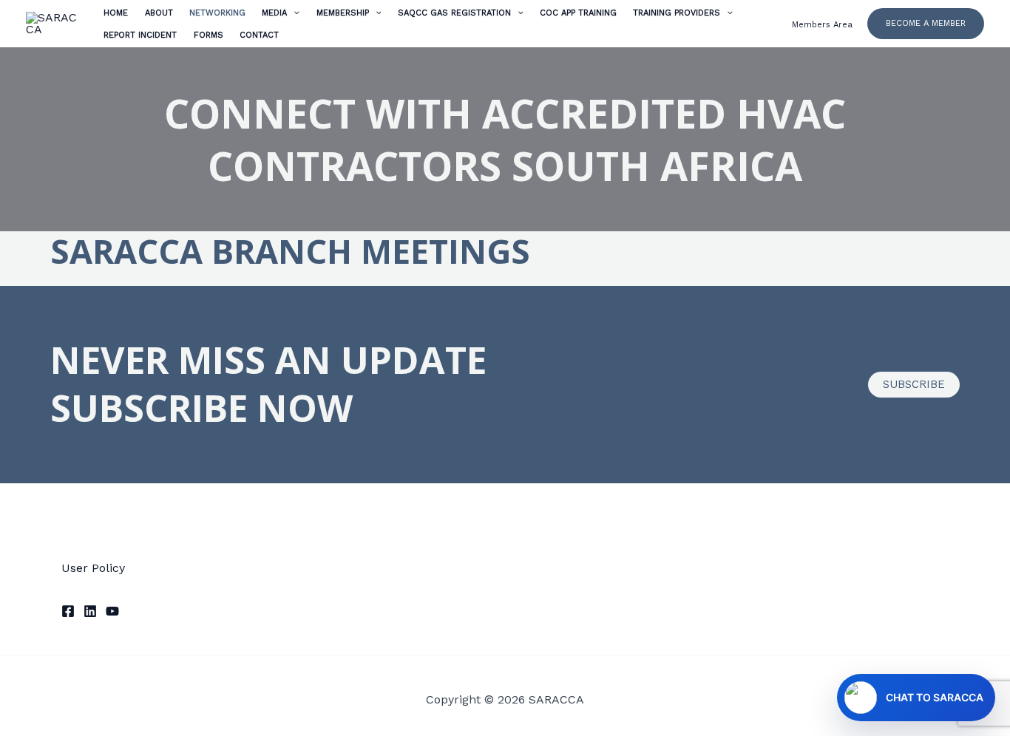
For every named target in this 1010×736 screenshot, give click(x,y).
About (159, 13)
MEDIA (274, 13)
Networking (217, 13)
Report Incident (140, 35)
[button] (925, 23)
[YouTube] (112, 611)
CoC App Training (578, 13)
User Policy (93, 568)
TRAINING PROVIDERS (676, 13)
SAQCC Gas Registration (454, 13)
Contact (259, 35)
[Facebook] (68, 611)
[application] (293, 13)
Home (116, 13)
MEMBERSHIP (342, 13)
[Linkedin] (90, 611)
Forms (208, 35)
